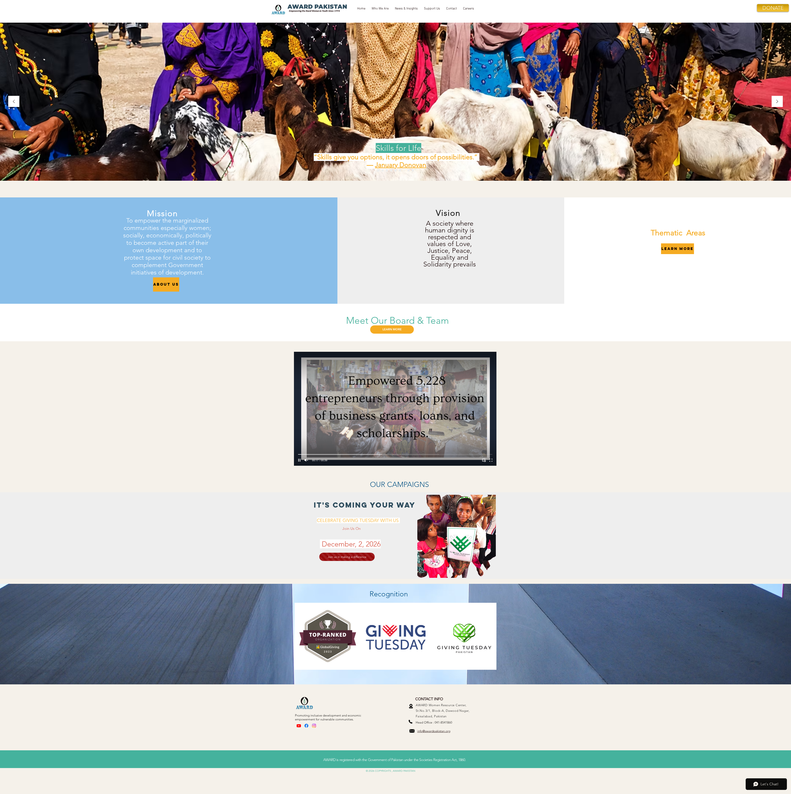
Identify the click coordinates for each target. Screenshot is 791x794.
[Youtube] (298, 725)
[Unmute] (306, 460)
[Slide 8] (378, 170)
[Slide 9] (413, 170)
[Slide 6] (382, 170)
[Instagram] (314, 725)
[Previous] (13, 102)
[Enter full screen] (491, 460)
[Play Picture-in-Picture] (484, 460)
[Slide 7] (395, 170)
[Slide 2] (387, 170)
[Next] (777, 102)
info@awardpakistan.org (433, 731)
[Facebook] (306, 725)
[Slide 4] (400, 170)
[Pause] (299, 460)
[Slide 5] (404, 170)
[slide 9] (391, 170)
